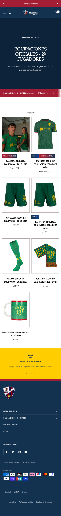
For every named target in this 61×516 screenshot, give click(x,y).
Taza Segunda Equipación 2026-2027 (16, 334)
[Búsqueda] (10, 13)
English (25, 492)
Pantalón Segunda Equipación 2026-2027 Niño (45, 225)
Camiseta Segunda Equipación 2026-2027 (15, 163)
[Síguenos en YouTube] (26, 452)
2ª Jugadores (43, 93)
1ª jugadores (29, 93)
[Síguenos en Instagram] (19, 452)
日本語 (16, 492)
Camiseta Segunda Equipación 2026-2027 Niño (45, 164)
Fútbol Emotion (30, 462)
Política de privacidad (26, 502)
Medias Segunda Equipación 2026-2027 (15, 280)
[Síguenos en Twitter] (13, 452)
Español (8, 492)
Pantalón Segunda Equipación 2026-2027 (15, 219)
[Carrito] (56, 13)
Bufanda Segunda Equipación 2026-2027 (45, 280)
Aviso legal (13, 502)
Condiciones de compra (44, 502)
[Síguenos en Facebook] (6, 452)
